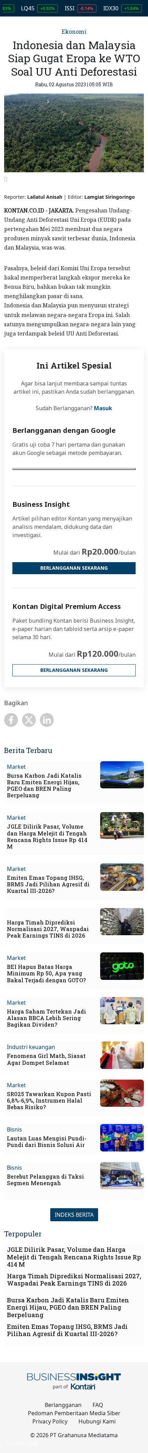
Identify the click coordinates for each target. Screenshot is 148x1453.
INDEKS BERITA (74, 1215)
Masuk (103, 408)
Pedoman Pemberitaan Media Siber (74, 1413)
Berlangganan (63, 1405)
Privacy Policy (49, 1421)
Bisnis (14, 1129)
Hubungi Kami (97, 1421)
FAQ (98, 1405)
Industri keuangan (31, 1047)
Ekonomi (74, 31)
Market (16, 767)
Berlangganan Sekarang (74, 568)
